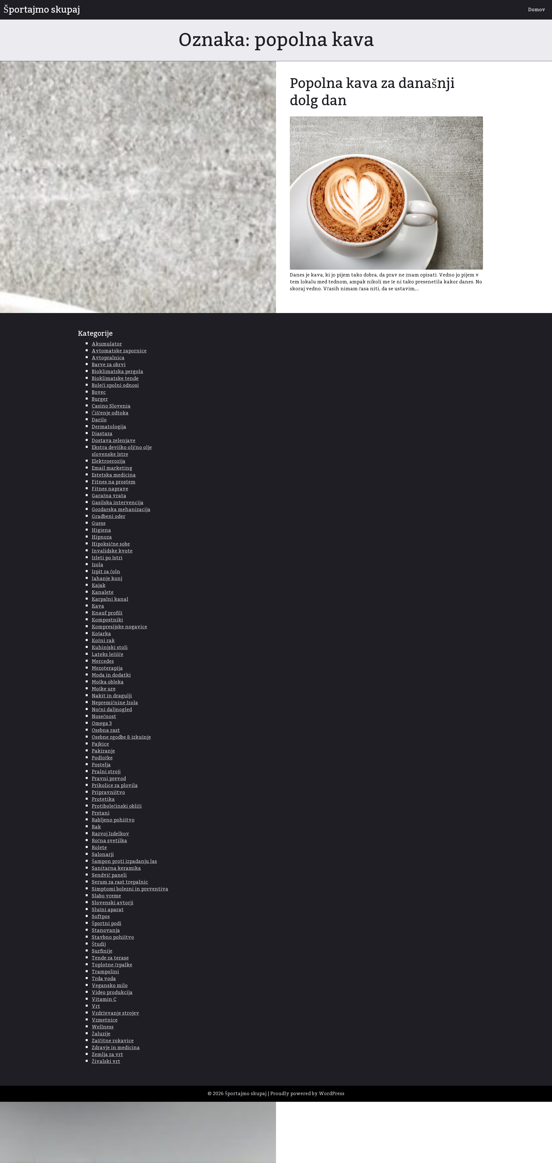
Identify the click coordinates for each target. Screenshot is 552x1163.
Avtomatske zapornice (119, 351)
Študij (99, 944)
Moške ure (104, 689)
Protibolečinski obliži (117, 806)
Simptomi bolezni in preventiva (130, 889)
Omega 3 (102, 723)
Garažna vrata (109, 495)
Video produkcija (112, 992)
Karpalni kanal (110, 599)
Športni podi (106, 923)
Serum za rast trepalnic (120, 882)
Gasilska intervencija (117, 502)
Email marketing (112, 468)
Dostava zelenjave (113, 440)
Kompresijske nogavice (119, 627)
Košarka (101, 633)
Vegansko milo (110, 985)
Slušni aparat (108, 909)
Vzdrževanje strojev (115, 1013)
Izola (97, 564)
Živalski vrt (106, 1061)
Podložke (102, 758)
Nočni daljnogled (112, 709)
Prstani (101, 813)
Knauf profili (107, 613)
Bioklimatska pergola (117, 371)
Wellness (103, 1027)
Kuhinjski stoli (110, 647)
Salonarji (103, 854)
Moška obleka (108, 682)
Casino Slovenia (111, 406)
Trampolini (105, 971)
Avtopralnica (108, 357)
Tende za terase (110, 958)
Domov (536, 9)
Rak (96, 827)
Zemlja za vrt (107, 1054)
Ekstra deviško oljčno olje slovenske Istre (122, 451)
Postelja (101, 764)
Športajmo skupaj (41, 10)
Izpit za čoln (106, 571)
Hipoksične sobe (111, 544)
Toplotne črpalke (112, 965)
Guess (99, 523)
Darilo (99, 420)
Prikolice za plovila (115, 785)
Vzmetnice (105, 1020)
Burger (100, 399)
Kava (98, 606)
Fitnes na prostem (113, 482)
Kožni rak (103, 640)
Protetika (103, 799)
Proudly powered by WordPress (307, 1093)
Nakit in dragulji (112, 696)
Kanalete (103, 592)
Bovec (99, 392)
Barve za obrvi (109, 364)
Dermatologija (109, 426)
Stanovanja (106, 930)
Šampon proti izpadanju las (124, 861)
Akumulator (107, 344)
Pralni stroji (106, 771)
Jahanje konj (107, 578)
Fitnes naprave (110, 489)
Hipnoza (102, 537)
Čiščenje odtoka (110, 413)
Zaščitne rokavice (113, 1040)
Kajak (99, 585)
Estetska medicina (114, 475)
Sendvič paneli (109, 875)
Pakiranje (103, 751)
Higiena (101, 530)
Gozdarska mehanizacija (121, 509)
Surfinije (102, 951)
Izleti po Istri (107, 558)
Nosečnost (104, 716)
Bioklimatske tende (115, 378)
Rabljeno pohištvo (113, 820)
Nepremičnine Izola (115, 702)
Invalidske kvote (112, 551)
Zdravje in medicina (116, 1047)
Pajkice (100, 744)
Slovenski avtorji (112, 902)
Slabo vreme (106, 896)
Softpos (101, 916)
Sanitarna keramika (116, 868)
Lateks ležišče (107, 654)
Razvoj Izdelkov (110, 833)
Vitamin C (104, 999)
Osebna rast (106, 730)
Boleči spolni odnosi (115, 385)
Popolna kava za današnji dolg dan (372, 92)
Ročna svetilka (109, 840)
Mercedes (103, 661)
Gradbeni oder (108, 516)
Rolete (99, 847)
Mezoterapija (107, 668)
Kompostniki (107, 620)
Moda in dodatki (111, 675)
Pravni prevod (109, 778)
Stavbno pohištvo (113, 937)
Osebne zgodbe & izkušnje (121, 737)
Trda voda (104, 978)
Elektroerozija (108, 461)
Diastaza (102, 433)
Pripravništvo (108, 792)
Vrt (96, 1006)
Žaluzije (101, 1034)
